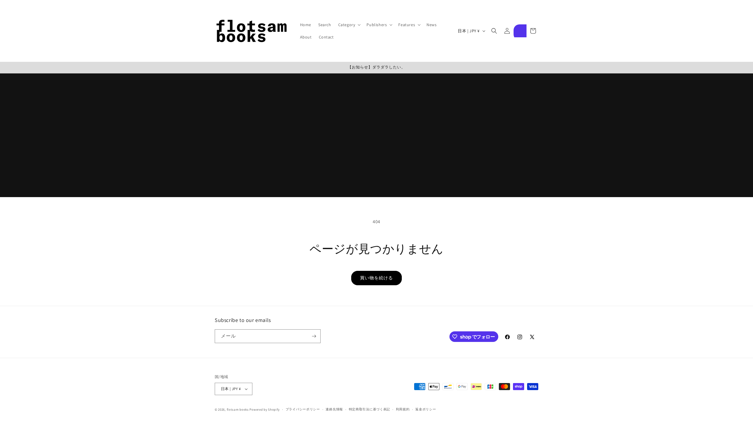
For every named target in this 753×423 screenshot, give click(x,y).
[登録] (313, 336)
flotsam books (238, 409)
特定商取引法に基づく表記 (369, 409)
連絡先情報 (334, 409)
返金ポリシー (425, 409)
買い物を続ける (376, 278)
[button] (349, 25)
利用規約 (403, 409)
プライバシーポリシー (303, 409)
